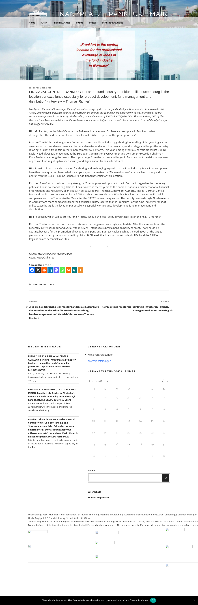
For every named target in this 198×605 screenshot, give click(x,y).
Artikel (44, 22)
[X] (38, 270)
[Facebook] (32, 270)
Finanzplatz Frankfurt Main (110, 14)
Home (32, 22)
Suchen (91, 470)
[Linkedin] (50, 270)
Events (79, 22)
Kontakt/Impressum (99, 497)
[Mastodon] (56, 270)
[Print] (68, 270)
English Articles (62, 22)
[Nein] (194, 600)
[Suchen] (165, 478)
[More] (80, 270)
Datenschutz (94, 491)
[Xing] (74, 270)
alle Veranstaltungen (99, 361)
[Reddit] (44, 270)
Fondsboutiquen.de (112, 22)
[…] (34, 380)
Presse (92, 22)
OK (153, 600)
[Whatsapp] (62, 270)
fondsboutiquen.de (62, 525)
